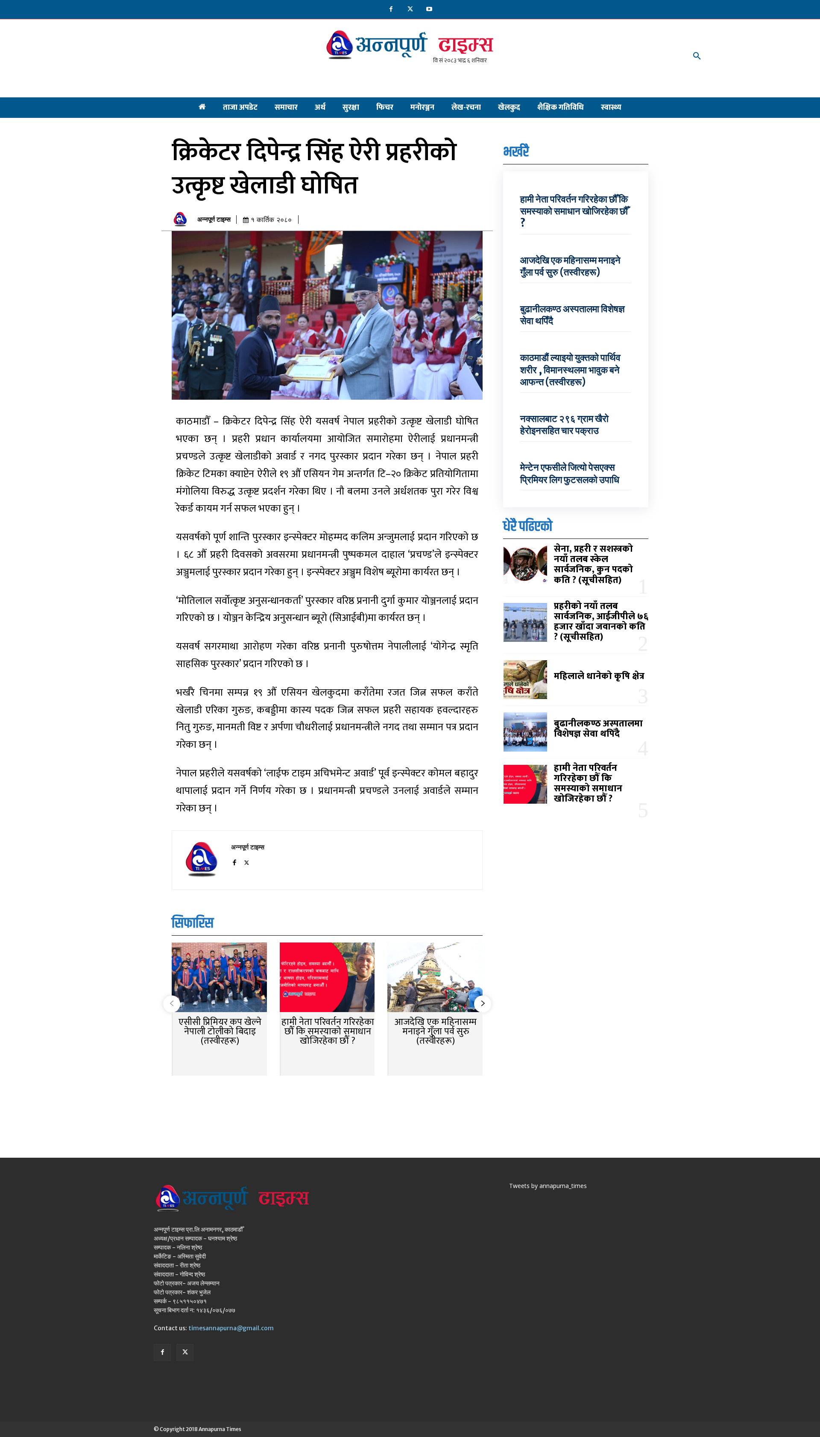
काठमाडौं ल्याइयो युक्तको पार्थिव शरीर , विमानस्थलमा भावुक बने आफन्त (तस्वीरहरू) (570, 369)
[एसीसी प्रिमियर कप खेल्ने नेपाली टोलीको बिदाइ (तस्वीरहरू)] (219, 978)
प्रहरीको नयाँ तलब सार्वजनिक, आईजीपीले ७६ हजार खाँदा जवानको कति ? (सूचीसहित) (601, 621)
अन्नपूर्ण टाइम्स (214, 219)
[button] (697, 56)
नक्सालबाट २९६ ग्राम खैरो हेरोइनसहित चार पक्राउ (564, 425)
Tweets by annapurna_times (548, 1186)
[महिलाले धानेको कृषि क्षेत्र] (525, 679)
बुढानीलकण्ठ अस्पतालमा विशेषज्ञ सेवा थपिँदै (598, 729)
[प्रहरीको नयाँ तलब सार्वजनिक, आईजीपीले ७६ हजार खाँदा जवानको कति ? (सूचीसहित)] (525, 622)
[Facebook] (391, 9)
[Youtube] (429, 9)
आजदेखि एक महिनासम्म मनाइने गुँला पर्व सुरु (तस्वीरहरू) (436, 1031)
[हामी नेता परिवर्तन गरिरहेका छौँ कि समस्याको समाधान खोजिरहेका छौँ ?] (327, 978)
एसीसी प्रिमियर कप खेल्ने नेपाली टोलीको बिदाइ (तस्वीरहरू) (220, 1031)
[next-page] (482, 1004)
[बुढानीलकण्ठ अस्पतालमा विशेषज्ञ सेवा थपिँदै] (525, 732)
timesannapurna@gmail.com (231, 1328)
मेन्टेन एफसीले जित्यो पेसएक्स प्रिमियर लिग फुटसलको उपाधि (570, 473)
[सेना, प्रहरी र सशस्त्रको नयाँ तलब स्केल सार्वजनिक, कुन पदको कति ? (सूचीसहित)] (525, 565)
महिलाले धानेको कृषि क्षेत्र (599, 676)
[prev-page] (171, 1004)
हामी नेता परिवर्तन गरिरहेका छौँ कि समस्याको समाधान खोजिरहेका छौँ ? (327, 1031)
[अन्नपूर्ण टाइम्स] (182, 219)
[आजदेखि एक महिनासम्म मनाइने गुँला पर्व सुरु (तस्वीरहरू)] (435, 978)
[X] (410, 9)
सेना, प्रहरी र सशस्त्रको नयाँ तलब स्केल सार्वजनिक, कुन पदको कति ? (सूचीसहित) (593, 564)
